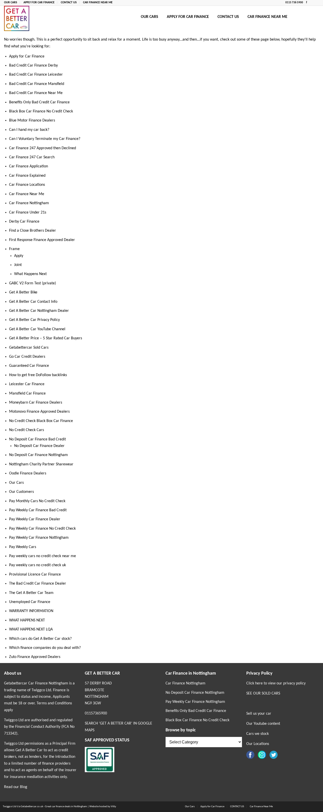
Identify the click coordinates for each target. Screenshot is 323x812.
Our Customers (21, 492)
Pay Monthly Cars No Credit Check (37, 501)
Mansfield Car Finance (27, 394)
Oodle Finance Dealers (27, 473)
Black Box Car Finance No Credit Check (41, 111)
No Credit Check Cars (26, 430)
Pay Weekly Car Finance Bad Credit (38, 510)
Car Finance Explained (27, 176)
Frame (14, 249)
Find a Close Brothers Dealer (32, 231)
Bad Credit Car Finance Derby (33, 66)
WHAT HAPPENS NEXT (27, 620)
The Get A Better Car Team (31, 593)
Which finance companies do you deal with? (45, 648)
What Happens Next (30, 274)
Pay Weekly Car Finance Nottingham (39, 538)
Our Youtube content (263, 724)
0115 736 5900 (294, 2)
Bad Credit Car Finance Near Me (36, 93)
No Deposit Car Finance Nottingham (38, 455)
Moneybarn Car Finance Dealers (35, 403)
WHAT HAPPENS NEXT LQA (31, 629)
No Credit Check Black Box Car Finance (41, 421)
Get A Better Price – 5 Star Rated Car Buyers (45, 338)
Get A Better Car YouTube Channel (37, 329)
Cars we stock (257, 734)
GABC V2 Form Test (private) (32, 283)
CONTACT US (69, 2)
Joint (18, 265)
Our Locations (257, 744)
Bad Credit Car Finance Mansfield (36, 84)
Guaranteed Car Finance (29, 366)
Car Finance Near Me (98, 2)
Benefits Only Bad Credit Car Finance (39, 102)
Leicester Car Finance (26, 384)
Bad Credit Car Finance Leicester (36, 75)
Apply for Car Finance (39, 2)
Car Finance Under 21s (27, 212)
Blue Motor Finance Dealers (32, 120)
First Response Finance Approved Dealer (42, 240)
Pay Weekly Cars (22, 547)
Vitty (113, 806)
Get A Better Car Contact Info (33, 302)
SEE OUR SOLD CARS (263, 693)
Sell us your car (258, 714)
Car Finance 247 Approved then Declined (42, 148)
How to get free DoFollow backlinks (38, 375)
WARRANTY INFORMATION (31, 611)
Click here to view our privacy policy (276, 683)
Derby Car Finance (24, 222)
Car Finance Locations (27, 185)
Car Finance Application (28, 166)
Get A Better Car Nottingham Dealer (39, 311)
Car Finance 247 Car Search (32, 157)
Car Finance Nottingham (29, 203)
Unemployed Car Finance (29, 602)
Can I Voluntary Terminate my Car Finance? (44, 139)
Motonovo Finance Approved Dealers (39, 412)
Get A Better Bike (23, 292)
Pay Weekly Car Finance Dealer (34, 519)
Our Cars (10, 2)
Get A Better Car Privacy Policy (34, 320)
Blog (23, 787)
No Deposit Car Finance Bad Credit (37, 439)
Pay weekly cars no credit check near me (42, 556)
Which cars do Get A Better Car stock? (40, 639)
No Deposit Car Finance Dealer (39, 446)
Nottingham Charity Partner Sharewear (41, 464)
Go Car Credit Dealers (27, 357)
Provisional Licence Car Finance (35, 575)
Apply (18, 256)
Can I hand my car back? (29, 130)
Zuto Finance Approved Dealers (34, 657)
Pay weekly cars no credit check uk (37, 565)
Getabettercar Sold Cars (28, 348)
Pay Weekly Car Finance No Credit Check (42, 529)
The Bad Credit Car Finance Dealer (37, 584)
